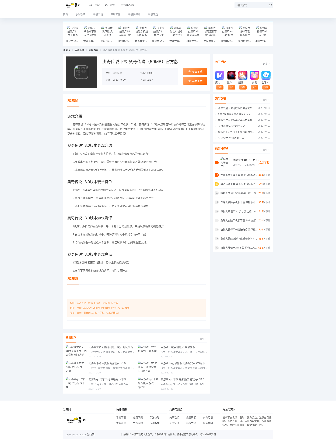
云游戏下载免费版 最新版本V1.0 (107, 363)
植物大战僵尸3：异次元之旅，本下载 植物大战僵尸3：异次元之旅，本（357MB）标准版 (159, 40)
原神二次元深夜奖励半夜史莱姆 (235, 120)
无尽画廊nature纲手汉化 (231, 125)
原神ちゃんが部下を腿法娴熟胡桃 (236, 131)
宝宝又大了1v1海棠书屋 (231, 137)
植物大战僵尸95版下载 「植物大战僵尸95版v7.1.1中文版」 (263, 40)
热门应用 (110, 5)
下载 (220, 87)
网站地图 (208, 422)
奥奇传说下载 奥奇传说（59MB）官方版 (108, 40)
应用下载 (138, 417)
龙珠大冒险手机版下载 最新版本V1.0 (142, 40)
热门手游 (94, 5)
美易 (254, 82)
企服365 (265, 82)
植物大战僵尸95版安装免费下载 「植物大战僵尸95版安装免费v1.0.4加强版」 (194, 40)
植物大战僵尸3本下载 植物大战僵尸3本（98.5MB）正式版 (228, 40)
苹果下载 (197, 81)
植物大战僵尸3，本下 (245, 160)
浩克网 (66, 50)
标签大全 (191, 422)
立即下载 (264, 162)
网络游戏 (93, 50)
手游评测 (121, 422)
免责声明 (191, 417)
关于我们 (174, 417)
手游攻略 (80, 14)
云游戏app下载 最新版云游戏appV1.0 (182, 379)
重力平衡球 (231, 82)
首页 (65, 14)
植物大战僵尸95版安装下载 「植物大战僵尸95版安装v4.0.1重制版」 (125, 40)
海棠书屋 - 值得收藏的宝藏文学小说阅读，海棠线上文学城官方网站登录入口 (236, 108)
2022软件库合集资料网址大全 (234, 114)
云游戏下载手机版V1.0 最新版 (178, 347)
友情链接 (174, 422)
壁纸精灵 (242, 82)
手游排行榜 (127, 5)
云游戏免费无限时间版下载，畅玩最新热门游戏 (111, 347)
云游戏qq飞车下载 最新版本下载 (107, 379)
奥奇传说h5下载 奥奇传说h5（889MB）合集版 (246, 40)
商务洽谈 (208, 417)
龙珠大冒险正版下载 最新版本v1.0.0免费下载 (211, 40)
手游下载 (98, 14)
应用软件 (115, 14)
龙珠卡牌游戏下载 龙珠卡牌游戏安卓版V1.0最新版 (91, 40)
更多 (202, 339)
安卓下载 (197, 71)
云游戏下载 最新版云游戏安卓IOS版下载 (184, 363)
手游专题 (153, 14)
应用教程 (155, 422)
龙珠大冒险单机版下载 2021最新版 (177, 40)
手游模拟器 (134, 14)
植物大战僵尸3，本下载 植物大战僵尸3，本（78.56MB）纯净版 (74, 40)
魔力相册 (219, 82)
